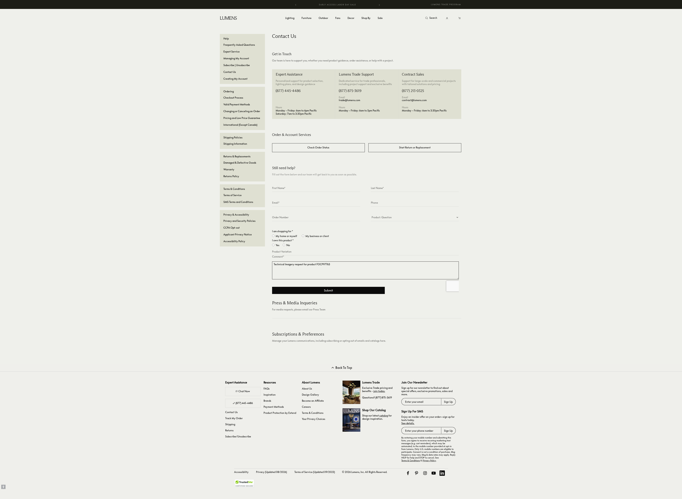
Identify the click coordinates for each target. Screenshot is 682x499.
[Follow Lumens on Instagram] (424, 473)
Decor (351, 17)
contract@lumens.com (414, 100)
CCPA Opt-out (231, 227)
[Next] (379, 5)
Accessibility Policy (234, 241)
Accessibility (241, 471)
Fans (337, 17)
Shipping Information (235, 143)
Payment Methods (274, 406)
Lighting (289, 17)
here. (383, 340)
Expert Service (231, 51)
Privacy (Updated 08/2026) (271, 471)
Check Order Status (318, 147)
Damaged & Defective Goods (239, 162)
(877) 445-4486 (244, 403)
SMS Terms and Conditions (238, 201)
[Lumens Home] (229, 18)
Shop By (366, 17)
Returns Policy (231, 176)
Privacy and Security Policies (239, 220)
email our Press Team (313, 309)
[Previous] (296, 4)
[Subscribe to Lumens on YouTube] (433, 473)
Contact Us (229, 71)
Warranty (228, 169)
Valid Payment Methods (236, 104)
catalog (383, 415)
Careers (306, 406)
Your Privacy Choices (313, 418)
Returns (229, 430)
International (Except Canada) (240, 124)
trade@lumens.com (349, 100)
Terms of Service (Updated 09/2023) (314, 471)
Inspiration (270, 394)
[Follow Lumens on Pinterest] (416, 473)
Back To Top (343, 368)
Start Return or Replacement (415, 147)
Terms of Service (232, 195)
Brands (267, 400)
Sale (380, 17)
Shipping (230, 424)
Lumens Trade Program (446, 4)
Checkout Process (233, 97)
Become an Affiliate (313, 400)
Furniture (306, 17)
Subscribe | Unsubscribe (236, 65)
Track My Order (234, 418)
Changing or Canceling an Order (241, 111)
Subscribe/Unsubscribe (238, 436)
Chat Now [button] (244, 391)
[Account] (447, 18)
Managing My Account (236, 58)
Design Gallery (310, 394)
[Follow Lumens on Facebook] (407, 473)
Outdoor (323, 17)
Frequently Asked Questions (239, 44)
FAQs (267, 388)
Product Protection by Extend (280, 412)
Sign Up (448, 401)
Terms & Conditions (312, 412)
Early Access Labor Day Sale (337, 5)
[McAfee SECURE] (244, 483)
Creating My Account (235, 78)
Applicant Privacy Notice (237, 234)
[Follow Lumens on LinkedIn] (442, 473)
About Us (307, 388)
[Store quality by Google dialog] (270, 484)
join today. (379, 391)
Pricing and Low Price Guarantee (241, 117)
